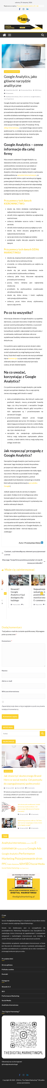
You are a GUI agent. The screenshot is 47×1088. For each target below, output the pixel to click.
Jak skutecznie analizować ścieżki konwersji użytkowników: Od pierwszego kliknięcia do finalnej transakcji (29, 807)
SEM (22, 863)
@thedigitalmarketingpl (10, 1064)
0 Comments (9, 93)
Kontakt (5, 974)
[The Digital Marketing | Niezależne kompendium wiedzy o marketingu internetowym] (4, 35)
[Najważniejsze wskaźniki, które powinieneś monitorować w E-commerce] (36, 576)
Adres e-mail (7, 681)
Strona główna (7, 965)
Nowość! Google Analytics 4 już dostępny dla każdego (12, 595)
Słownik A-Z (6, 987)
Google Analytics (35, 96)
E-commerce (26, 96)
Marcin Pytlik (20, 788)
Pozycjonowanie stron (28, 858)
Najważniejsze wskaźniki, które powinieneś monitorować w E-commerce (36, 595)
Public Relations (13, 864)
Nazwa (4, 671)
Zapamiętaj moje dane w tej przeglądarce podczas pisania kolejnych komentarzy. (23, 707)
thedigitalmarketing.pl (14, 921)
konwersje (12, 358)
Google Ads (34, 848)
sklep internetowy (11, 128)
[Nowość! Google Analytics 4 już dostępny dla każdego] (13, 576)
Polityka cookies (8, 969)
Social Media (8, 771)
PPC (4, 863)
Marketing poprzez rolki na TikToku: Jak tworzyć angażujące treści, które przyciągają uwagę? (30, 823)
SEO (28, 863)
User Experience (9, 99)
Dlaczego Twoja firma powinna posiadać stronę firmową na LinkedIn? (22, 561)
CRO (20, 96)
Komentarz (7, 641)
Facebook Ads (22, 849)
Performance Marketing (10, 996)
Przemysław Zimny (26, 90)
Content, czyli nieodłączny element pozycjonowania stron (24, 553)
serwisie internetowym (26, 175)
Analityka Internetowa (12, 71)
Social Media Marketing (10, 868)
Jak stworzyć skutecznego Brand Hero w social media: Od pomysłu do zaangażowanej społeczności (23, 779)
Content (28, 843)
